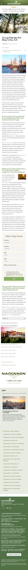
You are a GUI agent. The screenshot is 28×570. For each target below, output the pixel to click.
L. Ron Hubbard (20, 532)
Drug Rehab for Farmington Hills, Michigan (12, 459)
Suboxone (15, 134)
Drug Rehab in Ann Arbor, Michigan (12, 479)
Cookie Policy (3, 560)
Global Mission (12, 528)
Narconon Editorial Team (11, 532)
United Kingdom (21, 549)
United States (10, 549)
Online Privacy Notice (22, 559)
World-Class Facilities (5, 530)
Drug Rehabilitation (15, 521)
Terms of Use (9, 560)
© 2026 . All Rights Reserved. (9, 559)
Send (14, 279)
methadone (9, 134)
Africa (12, 550)
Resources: (5, 318)
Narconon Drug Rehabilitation (7, 518)
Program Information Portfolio (15, 540)
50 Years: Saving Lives (20, 528)
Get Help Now (14, 376)
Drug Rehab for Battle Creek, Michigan (13, 437)
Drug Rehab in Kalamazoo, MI (11, 464)
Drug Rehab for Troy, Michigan (11, 473)
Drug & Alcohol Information (15, 542)
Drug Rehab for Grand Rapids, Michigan (13, 449)
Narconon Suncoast (8, 353)
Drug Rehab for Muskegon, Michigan (12, 470)
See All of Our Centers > (7, 362)
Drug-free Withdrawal (18, 518)
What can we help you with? (10, 265)
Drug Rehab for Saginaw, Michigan (12, 434)
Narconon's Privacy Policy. (16, 275)
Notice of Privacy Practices (16, 560)
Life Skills (22, 204)
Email (5, 252)
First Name (6, 240)
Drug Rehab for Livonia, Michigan (12, 485)
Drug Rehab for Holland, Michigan (12, 453)
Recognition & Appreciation (14, 531)
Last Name (6, 246)
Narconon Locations (19, 550)
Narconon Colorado (8, 350)
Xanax (13, 136)
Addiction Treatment (19, 541)
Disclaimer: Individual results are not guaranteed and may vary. (13, 561)
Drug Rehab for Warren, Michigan (12, 476)
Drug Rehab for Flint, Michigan (11, 446)
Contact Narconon (9, 541)
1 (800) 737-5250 (14, 380)
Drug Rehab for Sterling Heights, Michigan (11, 489)
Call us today (10, 314)
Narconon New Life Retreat (11, 347)
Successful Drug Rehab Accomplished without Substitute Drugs (11, 51)
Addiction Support (5, 542)
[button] (14, 555)
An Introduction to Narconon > (9, 365)
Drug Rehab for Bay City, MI (10, 456)
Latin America (4, 550)
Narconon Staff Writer (12, 43)
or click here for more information (14, 383)
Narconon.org (4, 549)
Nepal (9, 550)
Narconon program (9, 142)
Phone (5, 258)
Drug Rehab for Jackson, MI (10, 440)
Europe (15, 549)
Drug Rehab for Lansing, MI (10, 467)
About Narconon (4, 528)
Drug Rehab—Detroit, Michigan (11, 482)
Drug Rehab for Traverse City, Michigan (13, 443)
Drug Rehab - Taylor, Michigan (11, 431)
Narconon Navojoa (8, 356)
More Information (4, 540)
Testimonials (7, 521)
